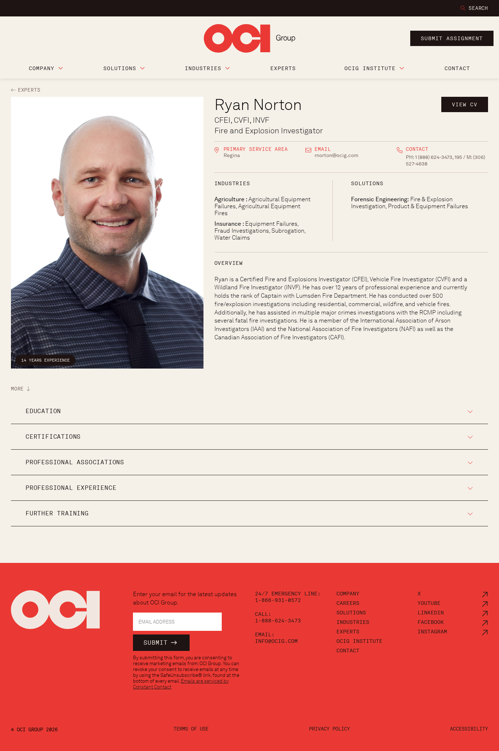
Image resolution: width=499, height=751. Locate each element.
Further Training (57, 513)
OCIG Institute (359, 641)
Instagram (432, 631)
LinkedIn (431, 612)
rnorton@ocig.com (336, 155)
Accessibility (469, 729)
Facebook (431, 622)
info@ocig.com (276, 641)
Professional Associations (75, 462)
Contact (347, 650)
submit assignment (452, 38)
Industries (352, 622)
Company (347, 593)
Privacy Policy (329, 729)
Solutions (351, 612)
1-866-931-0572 (278, 600)
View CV (464, 104)
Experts (347, 631)
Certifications (53, 436)
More (17, 389)
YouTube (429, 603)
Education (43, 411)
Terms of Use (191, 729)
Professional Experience (71, 487)
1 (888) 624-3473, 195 (439, 157)
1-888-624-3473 (278, 620)
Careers (347, 603)
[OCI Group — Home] (55, 613)
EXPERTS (29, 90)
